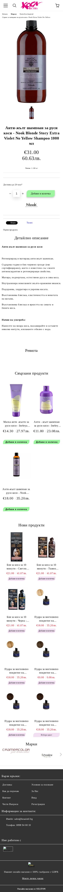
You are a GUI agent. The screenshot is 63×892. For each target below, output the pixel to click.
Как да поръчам (10, 791)
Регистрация (38, 804)
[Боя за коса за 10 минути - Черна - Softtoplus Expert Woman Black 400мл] (16, 599)
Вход (34, 797)
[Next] (60, 754)
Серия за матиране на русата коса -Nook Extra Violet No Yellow (26, 17)
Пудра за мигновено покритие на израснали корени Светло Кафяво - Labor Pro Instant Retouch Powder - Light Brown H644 (46, 671)
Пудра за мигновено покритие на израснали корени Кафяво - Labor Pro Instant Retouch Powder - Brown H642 (46, 723)
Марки (13, 14)
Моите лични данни (32, 878)
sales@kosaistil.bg (23, 819)
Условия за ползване (42, 785)
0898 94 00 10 (23, 825)
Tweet (30, 223)
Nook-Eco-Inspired (26, 14)
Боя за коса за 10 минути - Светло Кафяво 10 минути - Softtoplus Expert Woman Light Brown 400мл (16, 567)
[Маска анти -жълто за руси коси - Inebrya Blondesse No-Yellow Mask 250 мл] (16, 417)
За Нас (35, 791)
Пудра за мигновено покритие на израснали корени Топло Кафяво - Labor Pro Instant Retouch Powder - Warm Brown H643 (16, 723)
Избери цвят (46, 735)
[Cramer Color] (16, 755)
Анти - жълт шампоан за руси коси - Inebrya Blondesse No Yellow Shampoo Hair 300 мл (47, 424)
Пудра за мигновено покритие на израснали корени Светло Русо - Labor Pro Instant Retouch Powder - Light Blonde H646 (46, 619)
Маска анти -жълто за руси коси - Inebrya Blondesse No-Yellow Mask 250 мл (16, 424)
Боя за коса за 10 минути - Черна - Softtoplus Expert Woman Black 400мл (16, 619)
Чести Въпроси (10, 804)
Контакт (6, 797)
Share (13, 223)
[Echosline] (47, 755)
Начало (5, 14)
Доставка (7, 785)
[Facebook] (5, 831)
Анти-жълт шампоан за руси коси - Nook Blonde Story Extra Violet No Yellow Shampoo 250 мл (16, 492)
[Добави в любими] (55, 183)
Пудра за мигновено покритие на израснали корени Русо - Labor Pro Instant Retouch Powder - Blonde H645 (16, 671)
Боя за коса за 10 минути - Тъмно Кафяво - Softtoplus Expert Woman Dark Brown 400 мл (46, 567)
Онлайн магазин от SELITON (31, 889)
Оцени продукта (10, 230)
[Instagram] (13, 831)
